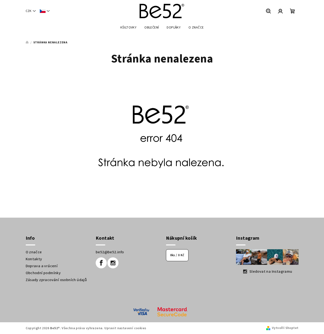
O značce (34, 252)
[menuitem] (129, 27)
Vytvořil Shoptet (285, 328)
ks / (177, 255)
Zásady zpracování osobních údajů (56, 280)
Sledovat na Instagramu (270, 271)
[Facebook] (101, 262)
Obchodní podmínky (43, 273)
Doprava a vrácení (42, 266)
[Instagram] (112, 262)
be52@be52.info (110, 252)
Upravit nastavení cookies (125, 328)
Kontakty (34, 259)
